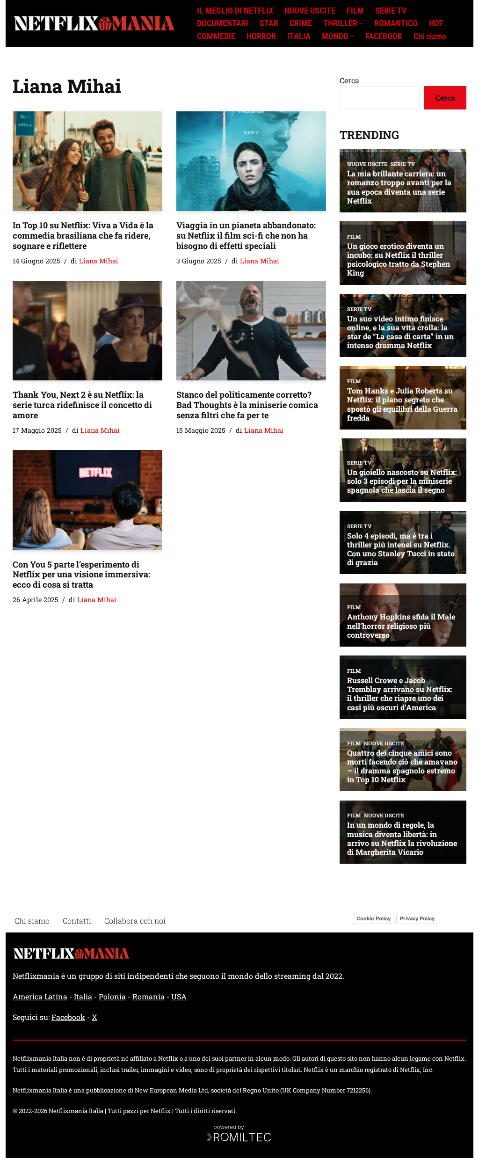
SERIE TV (390, 10)
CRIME (301, 23)
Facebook (68, 1017)
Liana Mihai (98, 260)
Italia (83, 996)
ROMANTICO (396, 23)
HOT (436, 23)
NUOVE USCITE (309, 10)
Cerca (349, 80)
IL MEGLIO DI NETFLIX (235, 10)
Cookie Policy (373, 918)
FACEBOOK (383, 36)
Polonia (112, 996)
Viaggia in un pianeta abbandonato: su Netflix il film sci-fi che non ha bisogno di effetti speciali (246, 235)
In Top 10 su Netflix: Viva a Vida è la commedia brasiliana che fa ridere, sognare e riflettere (83, 235)
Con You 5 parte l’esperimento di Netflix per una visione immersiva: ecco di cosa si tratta (81, 574)
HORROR (261, 36)
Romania (148, 996)
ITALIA (299, 36)
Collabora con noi (135, 920)
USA (179, 996)
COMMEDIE (216, 36)
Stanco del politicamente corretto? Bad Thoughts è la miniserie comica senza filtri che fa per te (247, 404)
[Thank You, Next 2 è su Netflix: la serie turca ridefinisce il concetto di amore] (87, 330)
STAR (269, 23)
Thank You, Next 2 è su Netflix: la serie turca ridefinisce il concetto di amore (82, 404)
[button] (361, 23)
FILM (355, 10)
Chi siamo (430, 36)
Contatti (77, 920)
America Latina (40, 996)
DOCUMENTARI (222, 23)
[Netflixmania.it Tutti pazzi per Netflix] (97, 23)
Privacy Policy (417, 918)
